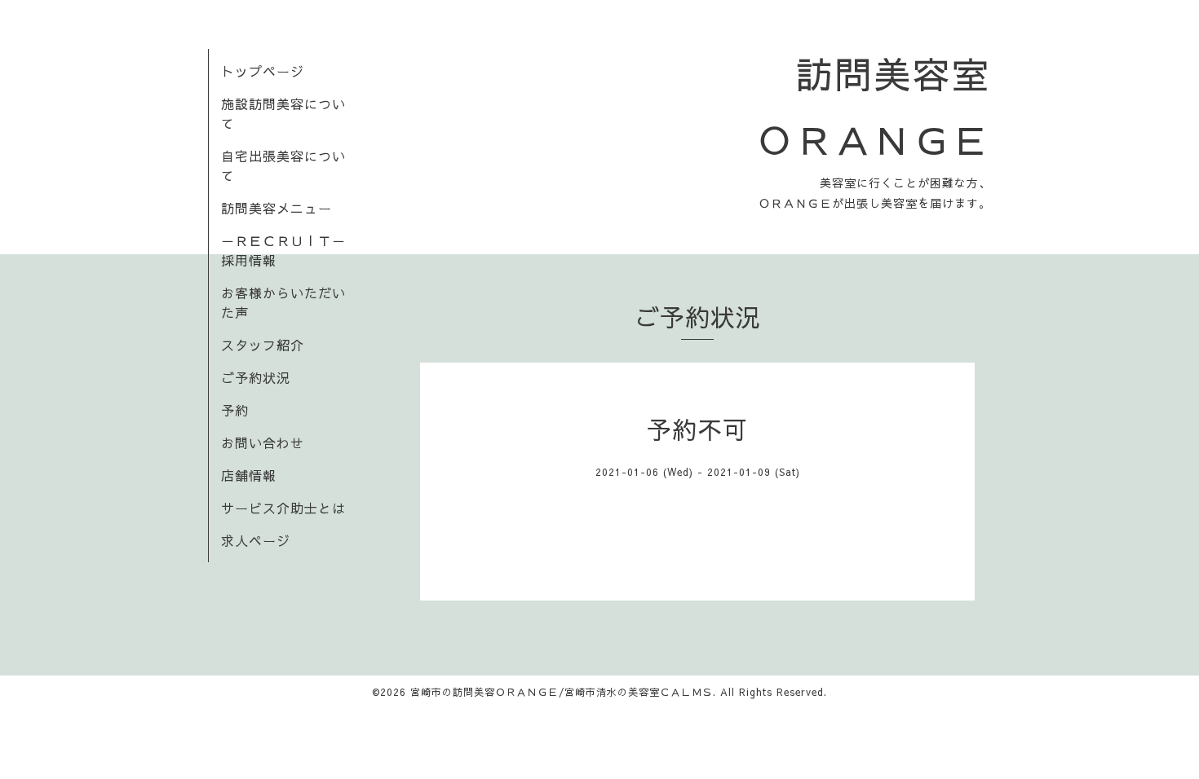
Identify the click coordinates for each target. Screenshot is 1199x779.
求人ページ (255, 540)
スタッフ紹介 (262, 345)
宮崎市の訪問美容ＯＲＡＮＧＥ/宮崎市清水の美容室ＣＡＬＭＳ (561, 691)
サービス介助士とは (283, 508)
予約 (235, 410)
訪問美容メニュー (276, 208)
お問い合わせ (262, 442)
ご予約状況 (255, 377)
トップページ (262, 71)
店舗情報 (249, 475)
